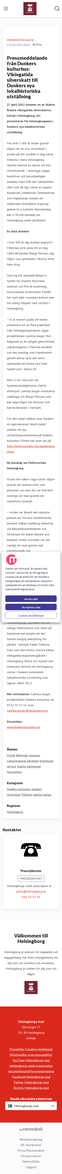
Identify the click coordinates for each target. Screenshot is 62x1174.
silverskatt (14, 795)
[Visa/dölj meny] (6, 9)
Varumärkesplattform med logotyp (31, 1071)
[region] (31, 587)
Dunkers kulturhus (18, 789)
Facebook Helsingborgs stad (31, 1077)
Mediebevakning (31, 1139)
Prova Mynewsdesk (31, 1150)
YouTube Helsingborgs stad (31, 1060)
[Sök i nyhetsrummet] (57, 8)
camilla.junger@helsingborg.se (27, 711)
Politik (11, 755)
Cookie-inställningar (31, 615)
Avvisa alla (31, 598)
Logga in (31, 1167)
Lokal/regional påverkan (23, 761)
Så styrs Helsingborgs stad (31, 1088)
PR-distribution (31, 1145)
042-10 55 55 (31, 897)
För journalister (31, 1156)
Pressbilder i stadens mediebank (31, 1049)
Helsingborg (15, 812)
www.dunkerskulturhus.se (23, 727)
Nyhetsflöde (31, 1161)
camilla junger (42, 795)
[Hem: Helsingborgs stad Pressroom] (30, 8)
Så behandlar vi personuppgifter (31, 1055)
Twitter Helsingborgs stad (31, 1082)
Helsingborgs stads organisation (31, 1066)
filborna (27, 795)
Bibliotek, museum (28, 755)
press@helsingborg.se (31, 891)
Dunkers (36, 789)
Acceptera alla (31, 607)
